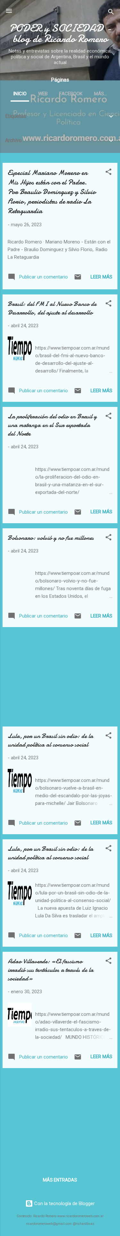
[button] (108, 173)
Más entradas (60, 1179)
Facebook (71, 94)
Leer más (101, 277)
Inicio (20, 94)
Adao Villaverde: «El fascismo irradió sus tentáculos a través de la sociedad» (50, 970)
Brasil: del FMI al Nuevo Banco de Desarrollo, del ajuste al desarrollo (52, 308)
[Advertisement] (60, 676)
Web (43, 94)
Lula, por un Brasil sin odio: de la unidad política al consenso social (50, 740)
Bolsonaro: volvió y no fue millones (51, 537)
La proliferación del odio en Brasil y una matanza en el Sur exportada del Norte (52, 425)
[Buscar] (111, 13)
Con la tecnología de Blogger (64, 1203)
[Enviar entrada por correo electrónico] (78, 279)
